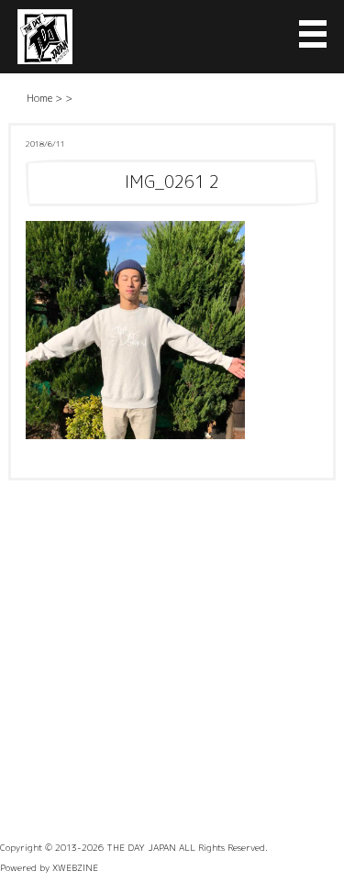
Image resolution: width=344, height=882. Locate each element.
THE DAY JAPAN (141, 847)
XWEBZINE (75, 867)
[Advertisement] (172, 661)
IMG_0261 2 (172, 182)
